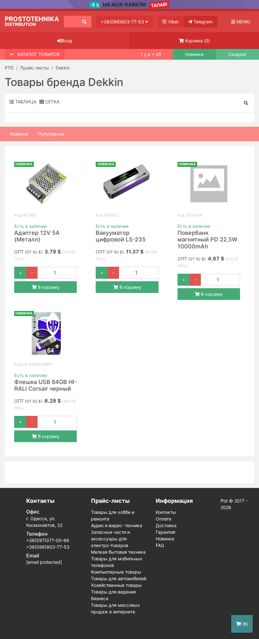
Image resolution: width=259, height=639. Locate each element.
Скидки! (237, 54)
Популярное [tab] (51, 134)
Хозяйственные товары (116, 585)
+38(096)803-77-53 (123, 21)
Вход (67, 40)
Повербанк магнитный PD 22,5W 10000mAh (208, 239)
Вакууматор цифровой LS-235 (121, 236)
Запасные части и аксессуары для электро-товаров (110, 538)
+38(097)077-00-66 (47, 540)
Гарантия (165, 532)
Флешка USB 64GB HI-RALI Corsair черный (45, 385)
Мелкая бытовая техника (118, 552)
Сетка (51, 101)
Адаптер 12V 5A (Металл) (37, 236)
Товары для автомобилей (118, 578)
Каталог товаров (38, 54)
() (197, 40)
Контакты (166, 512)
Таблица (25, 101)
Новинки (194, 54)
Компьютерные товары (116, 572)
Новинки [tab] (19, 134)
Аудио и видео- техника (116, 525)
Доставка (166, 525)
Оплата (163, 518)
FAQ (160, 545)
